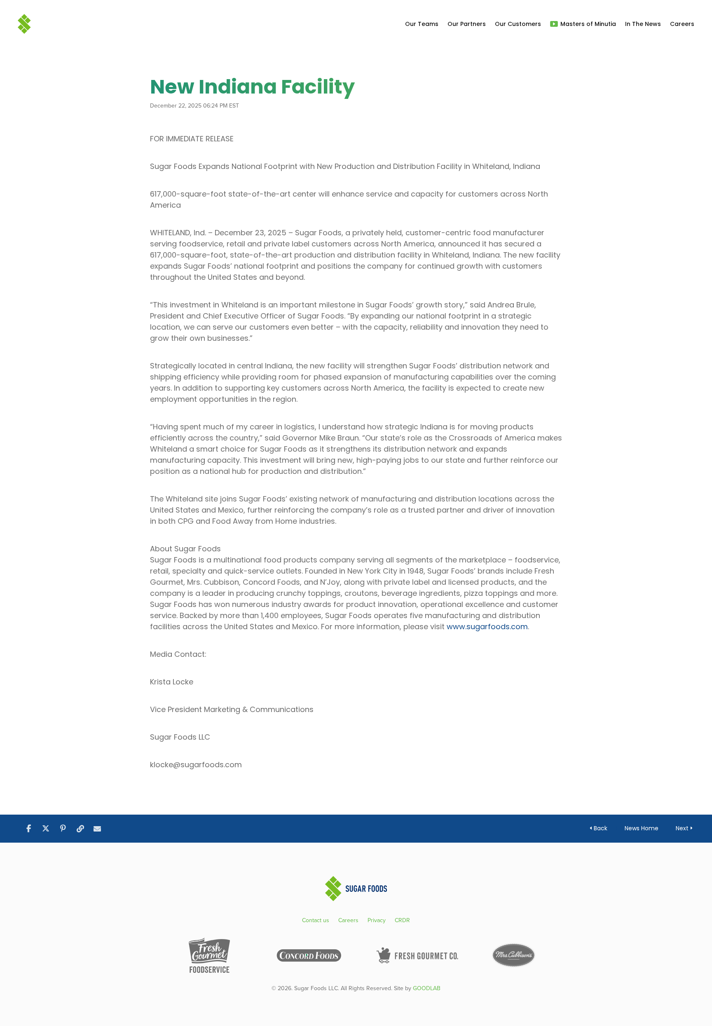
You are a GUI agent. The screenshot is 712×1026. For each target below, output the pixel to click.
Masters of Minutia (588, 24)
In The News (643, 24)
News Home (641, 828)
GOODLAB (426, 988)
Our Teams (421, 24)
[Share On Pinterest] (63, 828)
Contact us (315, 921)
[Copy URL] (80, 828)
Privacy (377, 921)
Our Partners (466, 24)
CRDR (402, 921)
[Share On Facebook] (28, 828)
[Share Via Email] (97, 828)
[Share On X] (45, 828)
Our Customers (518, 24)
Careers (682, 24)
